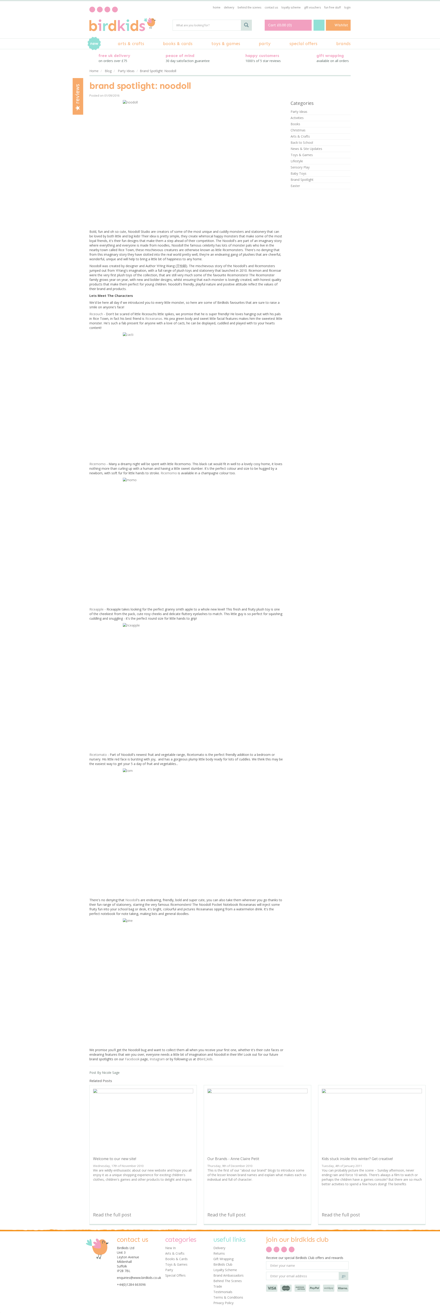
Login (347, 7)
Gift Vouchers (312, 7)
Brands (343, 43)
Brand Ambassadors (228, 1275)
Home (216, 7)
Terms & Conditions (228, 1297)
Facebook (132, 1059)
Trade (217, 1286)
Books (295, 124)
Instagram (157, 1059)
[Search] (246, 25)
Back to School (302, 142)
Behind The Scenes (227, 1281)
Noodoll (131, 900)
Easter (295, 186)
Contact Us (271, 7)
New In (170, 1248)
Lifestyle (297, 161)
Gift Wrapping (223, 1259)
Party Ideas (299, 111)
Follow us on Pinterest (107, 9)
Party (169, 1270)
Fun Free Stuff (332, 7)
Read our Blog (100, 9)
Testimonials (222, 1292)
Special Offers (175, 1275)
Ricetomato (98, 754)
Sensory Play (300, 167)
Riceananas (153, 318)
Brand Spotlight (302, 179)
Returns (219, 1253)
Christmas (298, 130)
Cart (272, 25)
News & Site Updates (306, 148)
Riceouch (96, 314)
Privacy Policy (223, 1303)
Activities (297, 118)
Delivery (219, 1248)
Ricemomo (97, 464)
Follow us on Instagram (115, 9)
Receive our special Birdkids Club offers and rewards (304, 1258)
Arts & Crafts (300, 136)
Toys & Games (302, 155)
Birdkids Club (222, 1264)
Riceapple (96, 609)
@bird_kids (204, 1059)
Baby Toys (298, 173)
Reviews (77, 94)
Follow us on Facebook (92, 9)
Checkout (319, 25)
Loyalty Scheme (225, 1270)
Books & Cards (176, 1259)
